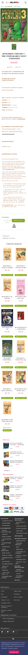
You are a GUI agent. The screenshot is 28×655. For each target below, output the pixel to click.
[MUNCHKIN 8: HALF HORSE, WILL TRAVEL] (20, 383)
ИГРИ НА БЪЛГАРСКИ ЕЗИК (6, 531)
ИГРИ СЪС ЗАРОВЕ (7, 555)
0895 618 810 (11, 621)
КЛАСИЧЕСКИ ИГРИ (7, 564)
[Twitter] (6, 624)
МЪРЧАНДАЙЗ (19, 536)
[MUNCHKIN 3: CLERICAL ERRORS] (7, 260)
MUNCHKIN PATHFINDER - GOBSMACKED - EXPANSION (7, 359)
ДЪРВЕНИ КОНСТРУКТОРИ (19, 570)
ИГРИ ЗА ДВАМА (6, 536)
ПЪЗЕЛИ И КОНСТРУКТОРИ (19, 567)
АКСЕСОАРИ (19, 530)
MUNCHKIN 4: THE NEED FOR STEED (7, 420)
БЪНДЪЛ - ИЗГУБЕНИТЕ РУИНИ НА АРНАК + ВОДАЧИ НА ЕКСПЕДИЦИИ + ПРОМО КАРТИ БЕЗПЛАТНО (17, 495)
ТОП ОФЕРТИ (4, 518)
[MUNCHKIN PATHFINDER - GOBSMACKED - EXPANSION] (7, 356)
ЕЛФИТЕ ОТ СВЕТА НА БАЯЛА (21, 556)
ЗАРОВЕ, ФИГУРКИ (21, 526)
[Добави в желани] (24, 216)
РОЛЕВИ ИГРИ (6, 546)
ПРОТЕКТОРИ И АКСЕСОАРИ (19, 519)
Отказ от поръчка (18, 597)
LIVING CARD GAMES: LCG (5, 573)
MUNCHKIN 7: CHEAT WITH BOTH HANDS (7, 390)
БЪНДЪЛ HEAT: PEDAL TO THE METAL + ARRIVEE (17, 478)
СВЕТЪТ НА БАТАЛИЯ (4, 567)
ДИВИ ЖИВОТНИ (20, 540)
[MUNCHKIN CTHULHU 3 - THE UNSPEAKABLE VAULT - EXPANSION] (14, 41)
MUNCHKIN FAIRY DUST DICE (20, 297)
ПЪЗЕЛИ (18, 573)
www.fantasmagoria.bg (8, 134)
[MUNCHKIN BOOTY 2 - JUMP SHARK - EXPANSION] (20, 321)
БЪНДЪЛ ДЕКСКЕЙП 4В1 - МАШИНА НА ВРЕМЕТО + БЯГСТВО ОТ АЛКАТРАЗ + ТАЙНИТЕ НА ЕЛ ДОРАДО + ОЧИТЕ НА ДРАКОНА (17, 461)
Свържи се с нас (5, 600)
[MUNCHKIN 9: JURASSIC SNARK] (20, 260)
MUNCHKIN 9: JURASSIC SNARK (20, 266)
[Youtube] (12, 624)
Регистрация (4, 597)
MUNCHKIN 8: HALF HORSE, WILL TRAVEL (21, 390)
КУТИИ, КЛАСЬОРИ (21, 528)
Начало (2, 6)
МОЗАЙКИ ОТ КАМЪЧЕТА (19, 576)
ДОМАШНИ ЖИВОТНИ (18, 544)
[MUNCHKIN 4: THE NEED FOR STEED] (7, 414)
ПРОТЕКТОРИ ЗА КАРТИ (20, 523)
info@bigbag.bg (10, 618)
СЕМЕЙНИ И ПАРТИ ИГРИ (7, 558)
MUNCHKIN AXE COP (7, 328)
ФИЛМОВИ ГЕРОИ (21, 559)
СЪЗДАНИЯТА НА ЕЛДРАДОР (20, 552)
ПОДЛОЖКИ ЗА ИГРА (21, 533)
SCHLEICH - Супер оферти (20, 562)
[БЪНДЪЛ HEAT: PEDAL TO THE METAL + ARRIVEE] (6, 480)
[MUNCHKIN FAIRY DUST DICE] (21, 295)
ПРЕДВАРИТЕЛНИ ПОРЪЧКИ (6, 577)
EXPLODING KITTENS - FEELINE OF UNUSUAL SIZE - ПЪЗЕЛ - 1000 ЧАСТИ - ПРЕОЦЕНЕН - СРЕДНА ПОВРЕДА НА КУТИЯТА (17, 452)
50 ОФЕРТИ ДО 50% (7, 520)
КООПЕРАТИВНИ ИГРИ (6, 543)
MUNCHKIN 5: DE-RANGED (7, 297)
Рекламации (17, 594)
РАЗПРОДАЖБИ (6, 523)
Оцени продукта (6, 235)
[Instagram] (9, 624)
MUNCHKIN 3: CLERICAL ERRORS (7, 266)
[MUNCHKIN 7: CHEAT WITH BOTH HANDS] (7, 383)
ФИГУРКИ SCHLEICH (20, 538)
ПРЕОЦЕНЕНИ (6, 525)
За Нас (2, 591)
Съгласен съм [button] (14, 652)
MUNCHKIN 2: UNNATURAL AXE (20, 359)
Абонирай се (7, 470)
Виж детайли (7, 430)
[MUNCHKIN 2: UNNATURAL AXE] (20, 352)
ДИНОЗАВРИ (19, 549)
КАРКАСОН (5, 570)
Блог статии (17, 600)
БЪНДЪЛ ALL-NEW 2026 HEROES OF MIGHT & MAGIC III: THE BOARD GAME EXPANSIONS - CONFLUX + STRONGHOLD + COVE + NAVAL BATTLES (17, 486)
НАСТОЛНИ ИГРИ (8, 6)
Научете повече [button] (13, 648)
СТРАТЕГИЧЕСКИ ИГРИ (6, 540)
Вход (2, 594)
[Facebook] (2, 624)
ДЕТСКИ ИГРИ (6, 561)
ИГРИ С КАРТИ (17, 6)
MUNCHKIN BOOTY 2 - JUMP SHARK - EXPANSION (21, 328)
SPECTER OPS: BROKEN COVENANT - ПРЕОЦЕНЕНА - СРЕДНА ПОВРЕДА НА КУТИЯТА (17, 444)
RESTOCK (17, 580)
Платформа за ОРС (5, 603)
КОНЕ (17, 547)
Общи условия (17, 591)
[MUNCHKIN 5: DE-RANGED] (7, 291)
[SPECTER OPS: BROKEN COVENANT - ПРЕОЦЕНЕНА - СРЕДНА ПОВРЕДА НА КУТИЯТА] (6, 446)
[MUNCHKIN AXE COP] (7, 325)
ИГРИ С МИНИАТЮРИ (5, 550)
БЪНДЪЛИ (4, 534)
